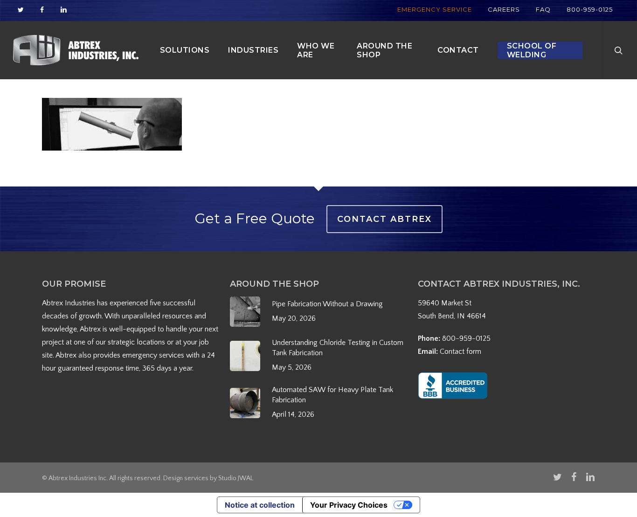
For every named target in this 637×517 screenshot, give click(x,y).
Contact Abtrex (384, 219)
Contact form (460, 351)
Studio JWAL (235, 478)
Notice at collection (260, 505)
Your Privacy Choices (349, 505)
